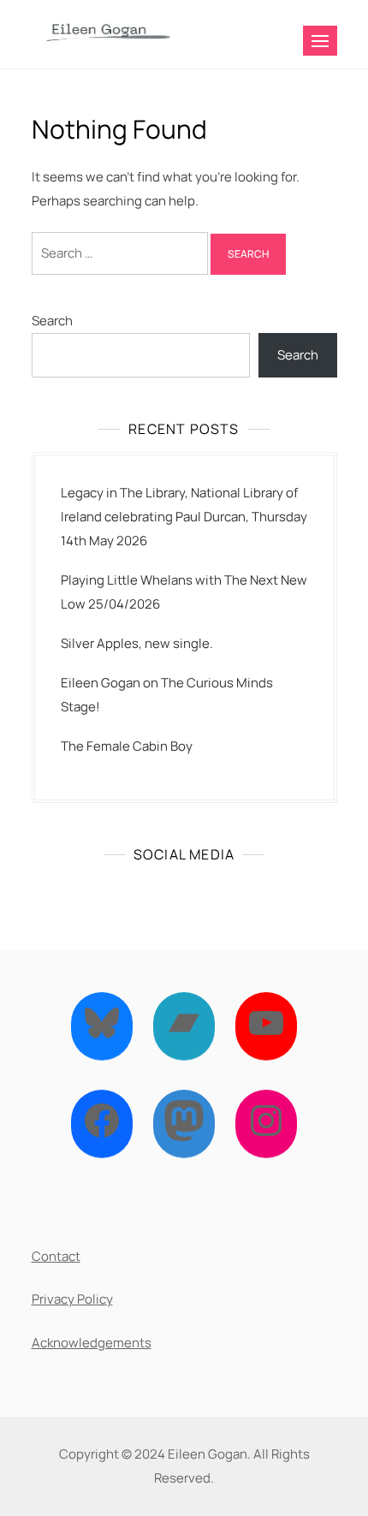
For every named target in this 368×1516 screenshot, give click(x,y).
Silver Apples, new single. (137, 643)
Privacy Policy (72, 1299)
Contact (56, 1256)
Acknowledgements (91, 1343)
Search (52, 321)
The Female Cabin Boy (127, 746)
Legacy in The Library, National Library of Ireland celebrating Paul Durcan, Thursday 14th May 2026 (184, 517)
